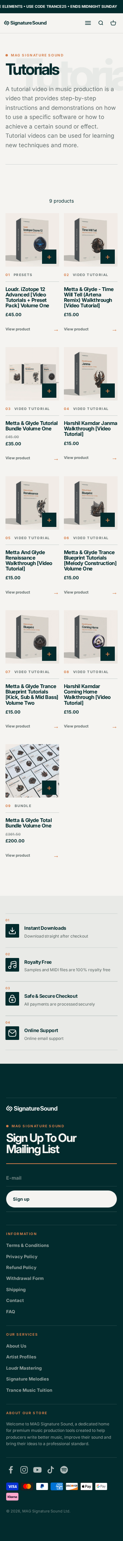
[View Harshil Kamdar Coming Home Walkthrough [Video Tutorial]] (91, 670)
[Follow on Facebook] (10, 1469)
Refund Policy (21, 1267)
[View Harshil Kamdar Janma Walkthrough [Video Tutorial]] (91, 405)
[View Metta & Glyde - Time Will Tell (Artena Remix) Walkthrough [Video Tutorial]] (91, 273)
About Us (16, 1346)
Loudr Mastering (24, 1368)
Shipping (16, 1289)
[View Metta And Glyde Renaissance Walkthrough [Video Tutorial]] (32, 536)
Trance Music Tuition (29, 1390)
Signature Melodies (27, 1379)
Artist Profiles (21, 1356)
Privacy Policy (22, 1256)
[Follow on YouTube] (37, 1469)
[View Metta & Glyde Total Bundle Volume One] (32, 802)
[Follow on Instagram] (24, 1469)
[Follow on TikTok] (50, 1469)
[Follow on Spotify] (64, 1469)
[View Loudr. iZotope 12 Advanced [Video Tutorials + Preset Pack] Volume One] (32, 273)
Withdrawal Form (25, 1278)
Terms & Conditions (27, 1245)
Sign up (21, 1199)
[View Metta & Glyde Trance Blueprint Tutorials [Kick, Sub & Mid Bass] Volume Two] (32, 670)
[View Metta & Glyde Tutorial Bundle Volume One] (32, 405)
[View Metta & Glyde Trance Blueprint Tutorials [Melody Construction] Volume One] (91, 536)
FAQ (10, 1311)
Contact (15, 1300)
